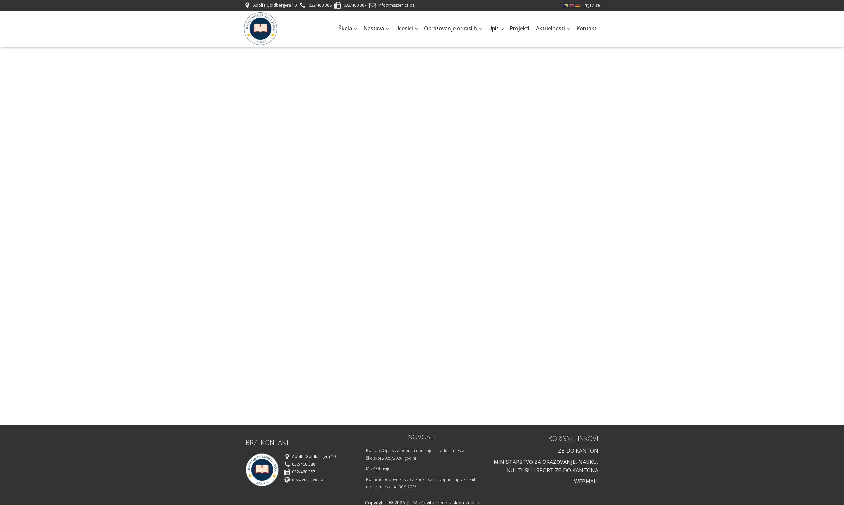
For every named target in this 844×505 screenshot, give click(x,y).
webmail (586, 481)
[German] (578, 5)
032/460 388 (320, 5)
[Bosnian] (566, 5)
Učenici (404, 28)
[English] (572, 5)
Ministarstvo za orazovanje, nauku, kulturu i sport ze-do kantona (546, 466)
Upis (493, 28)
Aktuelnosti (550, 28)
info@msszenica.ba (396, 5)
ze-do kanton (578, 450)
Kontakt (586, 28)
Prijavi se (592, 5)
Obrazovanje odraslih (450, 28)
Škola (345, 28)
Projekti (519, 28)
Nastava (373, 28)
